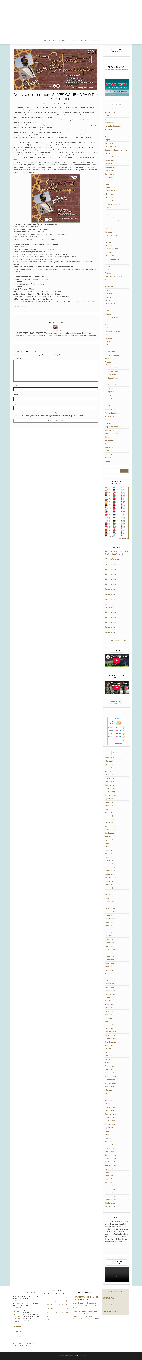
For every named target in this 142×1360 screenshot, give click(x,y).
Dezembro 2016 (110, 1155)
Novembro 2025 (110, 788)
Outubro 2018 (110, 1080)
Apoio (107, 133)
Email (16, 395)
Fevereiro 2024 (110, 860)
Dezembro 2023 (110, 867)
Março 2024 (109, 857)
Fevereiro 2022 (110, 943)
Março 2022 (109, 939)
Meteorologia (110, 321)
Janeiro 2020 (109, 1028)
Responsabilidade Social (114, 427)
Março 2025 (109, 816)
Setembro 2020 (110, 1001)
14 (63, 1305)
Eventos (108, 273)
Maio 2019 (108, 1056)
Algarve (23, 306)
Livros (108, 208)
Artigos (107, 140)
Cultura (107, 188)
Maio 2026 (108, 768)
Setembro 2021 (110, 960)
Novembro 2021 (110, 953)
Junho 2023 (109, 888)
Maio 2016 (108, 1179)
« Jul (44, 1319)
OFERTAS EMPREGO (110, 1311)
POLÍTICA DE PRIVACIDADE (113, 1291)
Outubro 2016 (110, 1162)
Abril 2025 (108, 812)
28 (63, 1312)
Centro (110, 398)
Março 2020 (109, 1021)
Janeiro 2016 (109, 1193)
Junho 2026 (109, 764)
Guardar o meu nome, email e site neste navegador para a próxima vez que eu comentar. (49, 416)
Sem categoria (110, 440)
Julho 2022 (109, 925)
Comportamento (111, 167)
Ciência (107, 153)
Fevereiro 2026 (110, 778)
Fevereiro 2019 (110, 1066)
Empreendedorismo (112, 259)
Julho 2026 (109, 761)
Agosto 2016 (109, 1169)
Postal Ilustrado (110, 410)
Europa (107, 270)
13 (32, 1320)
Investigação (109, 294)
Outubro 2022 (110, 915)
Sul (109, 405)
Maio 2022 (108, 932)
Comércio (108, 164)
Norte (110, 402)
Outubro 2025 (110, 792)
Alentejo (111, 388)
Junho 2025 (109, 806)
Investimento (109, 297)
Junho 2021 (109, 970)
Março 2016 (109, 1186)
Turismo (107, 451)
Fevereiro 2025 (110, 819)
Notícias (108, 341)
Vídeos (107, 461)
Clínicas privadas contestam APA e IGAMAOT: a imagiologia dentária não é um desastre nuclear (31, 1314)
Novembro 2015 (110, 1200)
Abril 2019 (108, 1059)
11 (51, 1305)
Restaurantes (109, 430)
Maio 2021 (108, 973)
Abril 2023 (108, 895)
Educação (108, 246)
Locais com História (112, 317)
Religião (108, 423)
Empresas (108, 263)
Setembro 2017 (110, 1124)
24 (22, 1300)
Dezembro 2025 (110, 785)
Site (15, 404)
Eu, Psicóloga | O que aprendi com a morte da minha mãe (26, 1304)
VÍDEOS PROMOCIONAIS (117, 640)
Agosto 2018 (109, 1087)
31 (48, 1316)
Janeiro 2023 (109, 905)
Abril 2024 (108, 854)
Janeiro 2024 (109, 864)
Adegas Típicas (110, 112)
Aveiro (110, 395)
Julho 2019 (109, 1049)
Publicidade (109, 416)
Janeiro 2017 (109, 1152)
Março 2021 (109, 980)
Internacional (109, 290)
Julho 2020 (109, 1008)
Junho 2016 (109, 1176)
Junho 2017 (109, 1134)
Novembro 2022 (110, 912)
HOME (44, 40)
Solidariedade (110, 447)
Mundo (107, 324)
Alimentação (109, 123)
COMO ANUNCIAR (109, 1298)
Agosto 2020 (109, 1004)
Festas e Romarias (113, 204)
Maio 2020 (108, 1015)
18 (52, 1308)
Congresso (109, 177)
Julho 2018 (108, 1090)
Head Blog (82, 1356)
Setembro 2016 (110, 1165)
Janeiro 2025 (109, 823)
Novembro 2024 (111, 830)
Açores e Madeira (114, 385)
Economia (108, 239)
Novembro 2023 (110, 871)
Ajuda (107, 116)
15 (67, 1305)
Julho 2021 (108, 967)
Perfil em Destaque (112, 355)
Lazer (107, 311)
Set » (49, 1319)
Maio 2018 (108, 1097)
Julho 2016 (109, 1172)
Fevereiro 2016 (110, 1189)
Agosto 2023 (109, 881)
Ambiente (108, 129)
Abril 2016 (108, 1182)
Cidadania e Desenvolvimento (116, 150)
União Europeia (110, 454)
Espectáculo (111, 197)
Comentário (18, 358)
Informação (109, 287)
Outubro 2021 (110, 956)
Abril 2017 (108, 1141)
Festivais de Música (115, 221)
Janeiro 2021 (109, 987)
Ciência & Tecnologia (112, 157)
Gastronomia (109, 280)
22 (67, 1308)
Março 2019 (109, 1063)
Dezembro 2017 (110, 1114)
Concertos (112, 217)
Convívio (108, 181)
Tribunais (109, 307)
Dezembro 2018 (110, 1073)
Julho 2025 (109, 802)
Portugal (108, 362)
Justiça (107, 300)
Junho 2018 (109, 1093)
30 (44, 1316)
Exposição (110, 201)
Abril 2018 (108, 1100)
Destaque (108, 232)
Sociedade (109, 444)
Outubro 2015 (110, 1203)
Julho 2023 (109, 884)
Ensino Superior (112, 249)
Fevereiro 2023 (110, 901)
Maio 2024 (108, 850)
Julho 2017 (108, 1131)
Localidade (112, 375)
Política (107, 358)
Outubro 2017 (110, 1121)
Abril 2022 (108, 936)
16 (44, 1308)
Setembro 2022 (110, 919)
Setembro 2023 (110, 877)
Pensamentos (110, 352)
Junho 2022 (109, 929)
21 (63, 1308)
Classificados (109, 160)
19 (55, 1308)
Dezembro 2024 (110, 826)
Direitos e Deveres (111, 235)
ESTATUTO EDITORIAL (57, 40)
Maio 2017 (108, 1138)
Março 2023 (109, 898)
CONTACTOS (73, 40)
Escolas (109, 252)
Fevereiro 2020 (110, 1025)
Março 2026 (109, 775)
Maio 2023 (108, 891)
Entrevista (108, 266)
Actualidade (109, 109)
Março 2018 (109, 1104)
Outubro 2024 (110, 833)
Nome (16, 385)
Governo (108, 283)
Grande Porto (113, 371)
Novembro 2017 (110, 1117)
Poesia (108, 225)
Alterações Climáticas (113, 126)
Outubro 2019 (110, 1039)
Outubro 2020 (110, 997)
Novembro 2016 (110, 1158)
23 (44, 1312)
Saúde (107, 437)
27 (59, 1312)
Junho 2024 (109, 847)
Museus (109, 211)
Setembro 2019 (110, 1042)
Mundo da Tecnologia (113, 331)
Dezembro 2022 (110, 908)
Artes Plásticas (111, 191)
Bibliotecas (110, 194)
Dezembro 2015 (110, 1196)
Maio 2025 (108, 809)
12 (55, 1305)
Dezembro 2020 (110, 991)
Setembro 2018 (110, 1083)
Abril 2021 (108, 977)
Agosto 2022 (109, 922)
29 (67, 1312)
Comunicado (109, 171)
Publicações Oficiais (112, 413)
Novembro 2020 (111, 994)
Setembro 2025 (110, 795)
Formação (110, 255)
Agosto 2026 (109, 758)
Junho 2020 (109, 1011)
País (107, 327)
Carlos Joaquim (63, 103)
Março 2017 (109, 1145)
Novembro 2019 (110, 1035)
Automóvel (109, 143)
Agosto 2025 (109, 799)
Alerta (107, 119)
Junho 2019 (109, 1052)
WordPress (69, 1356)
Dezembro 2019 (110, 1032)
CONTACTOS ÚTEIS (110, 1305)
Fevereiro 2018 (110, 1107)
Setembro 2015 (110, 1206)
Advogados (110, 303)
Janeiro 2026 (109, 782)
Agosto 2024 (109, 840)
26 (56, 1312)
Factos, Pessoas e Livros (113, 276)
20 (59, 1308)
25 (52, 1312)
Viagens (108, 458)
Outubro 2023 (110, 874)
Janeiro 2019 (109, 1069)
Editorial (108, 242)
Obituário (108, 345)
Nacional (108, 335)
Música (108, 215)
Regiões (109, 382)
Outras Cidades (113, 378)
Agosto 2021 (109, 963)
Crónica (108, 184)
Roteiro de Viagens (112, 434)
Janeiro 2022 (109, 946)
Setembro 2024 (110, 836)
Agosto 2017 (109, 1128)
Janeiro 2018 (109, 1111)
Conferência (109, 174)
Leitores (108, 314)
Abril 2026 (108, 771)
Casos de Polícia (111, 147)
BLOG (83, 40)
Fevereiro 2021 (110, 984)
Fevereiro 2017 (110, 1148)
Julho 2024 (109, 843)
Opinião (108, 348)
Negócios (108, 338)
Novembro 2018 (110, 1076)
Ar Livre (107, 136)
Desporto (108, 229)
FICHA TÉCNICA (94, 40)
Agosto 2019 (109, 1045)
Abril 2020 (108, 1018)
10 (48, 1305)
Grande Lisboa (113, 368)
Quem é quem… (110, 420)
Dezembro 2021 (110, 949)
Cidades (109, 365)
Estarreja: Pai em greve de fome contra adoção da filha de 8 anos (26, 1297)
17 (22, 1307)
